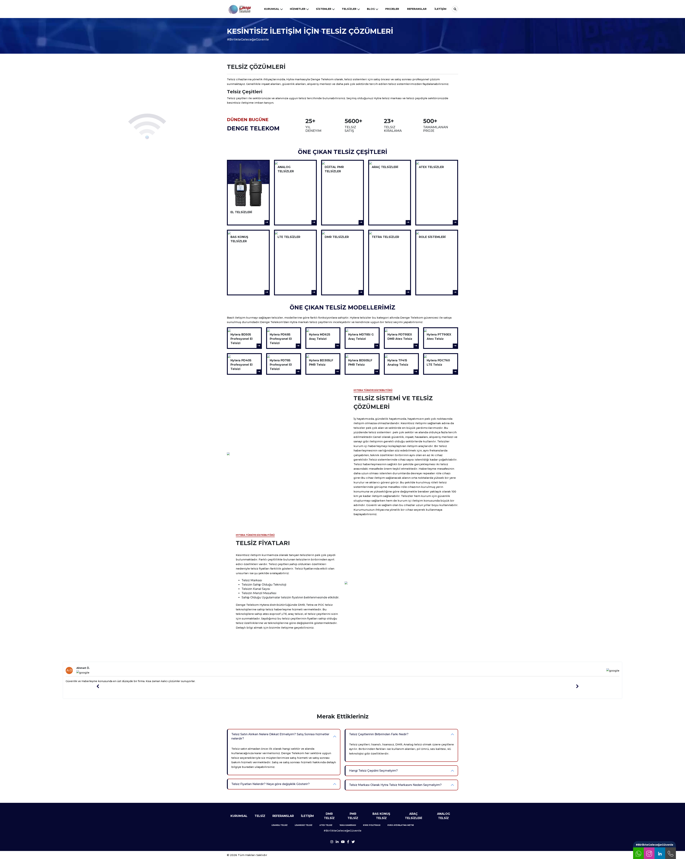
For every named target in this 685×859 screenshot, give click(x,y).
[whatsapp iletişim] (638, 853)
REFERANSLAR (283, 816)
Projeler (392, 9)
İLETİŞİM (307, 816)
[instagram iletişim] (649, 853)
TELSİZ (260, 816)
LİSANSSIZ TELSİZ (303, 825)
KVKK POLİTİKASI (371, 825)
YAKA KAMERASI (347, 825)
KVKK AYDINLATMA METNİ (400, 825)
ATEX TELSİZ (325, 825)
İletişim (440, 9)
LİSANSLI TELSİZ (280, 825)
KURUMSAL (238, 816)
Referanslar (417, 9)
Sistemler (323, 9)
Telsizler (349, 9)
